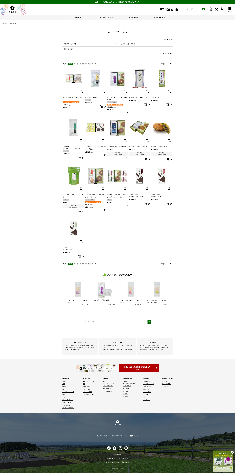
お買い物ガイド (160, 17)
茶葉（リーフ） (66, 402)
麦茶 (63, 394)
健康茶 (64, 386)
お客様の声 (126, 388)
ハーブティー (66, 389)
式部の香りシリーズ (105, 17)
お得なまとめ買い (108, 386)
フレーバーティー (67, 400)
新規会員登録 (147, 381)
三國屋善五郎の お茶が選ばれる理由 (129, 382)
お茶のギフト (86, 389)
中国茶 (64, 397)
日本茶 (64, 381)
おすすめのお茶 (87, 392)
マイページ (146, 394)
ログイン (146, 397)
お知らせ (164, 381)
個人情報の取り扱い (103, 436)
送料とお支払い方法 (80, 342)
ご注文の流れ (147, 386)
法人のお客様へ (166, 384)
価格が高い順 (85, 64)
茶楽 (84, 384)
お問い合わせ (134, 436)
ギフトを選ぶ (134, 17)
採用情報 (125, 396)
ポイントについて (117, 342)
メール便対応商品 (108, 391)
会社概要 (125, 391)
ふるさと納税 (166, 386)
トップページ (5, 23)
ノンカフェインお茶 (68, 392)
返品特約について (155, 342)
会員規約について (148, 384)
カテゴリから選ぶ (76, 17)
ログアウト (146, 400)
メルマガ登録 (147, 392)
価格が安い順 (77, 64)
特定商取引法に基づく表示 (119, 436)
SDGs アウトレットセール (108, 382)
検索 (203, 9)
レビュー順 (93, 64)
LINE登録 (146, 389)
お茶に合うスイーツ (88, 394)
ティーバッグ (66, 405)
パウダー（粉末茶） (68, 408)
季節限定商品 (86, 386)
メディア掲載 (127, 386)
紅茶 (63, 384)
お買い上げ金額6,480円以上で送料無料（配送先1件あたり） (117, 2)
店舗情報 (125, 394)
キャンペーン (107, 388)
